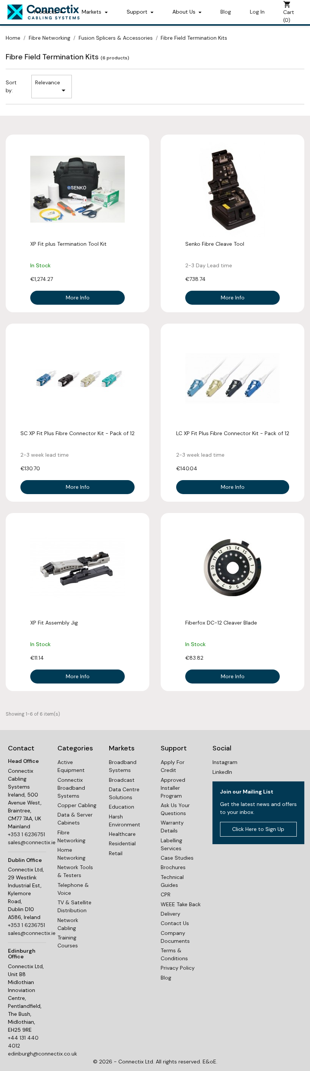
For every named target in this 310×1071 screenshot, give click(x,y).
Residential (122, 843)
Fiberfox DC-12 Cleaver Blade (221, 622)
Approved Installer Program (173, 788)
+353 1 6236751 (26, 834)
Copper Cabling (76, 805)
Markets (92, 11)
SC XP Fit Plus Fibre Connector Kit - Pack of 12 (77, 433)
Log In (257, 11)
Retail (115, 853)
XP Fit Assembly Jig (54, 622)
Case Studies (177, 857)
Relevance (51, 87)
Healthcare (122, 834)
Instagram (224, 762)
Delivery (170, 913)
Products (46, 11)
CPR (165, 894)
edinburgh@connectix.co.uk (42, 1053)
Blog (225, 11)
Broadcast (122, 780)
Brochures (173, 867)
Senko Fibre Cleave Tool (214, 243)
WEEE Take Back (181, 904)
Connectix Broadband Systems (71, 788)
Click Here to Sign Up (258, 829)
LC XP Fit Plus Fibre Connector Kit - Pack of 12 (232, 433)
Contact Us (175, 923)
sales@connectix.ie (32, 842)
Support (138, 11)
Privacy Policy (178, 967)
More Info (78, 297)
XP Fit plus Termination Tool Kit (68, 243)
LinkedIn (222, 772)
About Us (184, 11)
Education (121, 806)
